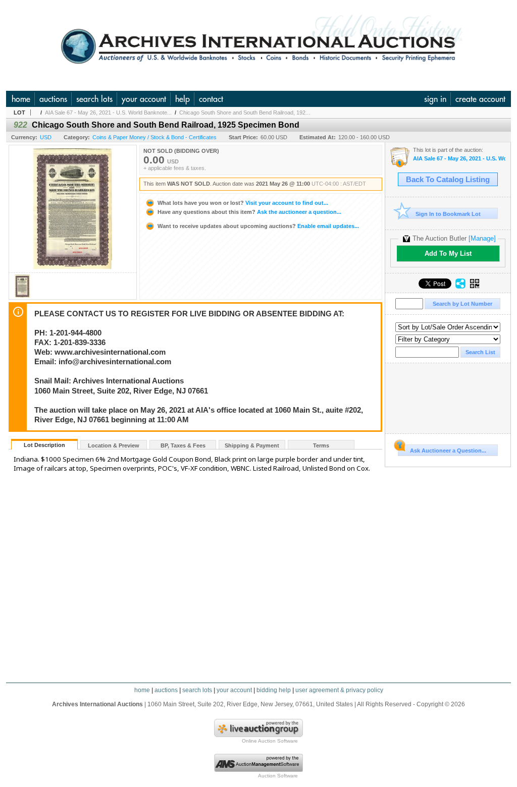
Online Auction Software (270, 741)
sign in (435, 99)
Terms (321, 445)
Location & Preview (113, 445)
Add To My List (448, 253)
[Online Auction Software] (258, 735)
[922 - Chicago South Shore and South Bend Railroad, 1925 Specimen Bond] (22, 296)
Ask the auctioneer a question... (249, 212)
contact (211, 99)
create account (480, 99)
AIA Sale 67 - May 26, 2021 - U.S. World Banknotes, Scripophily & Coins (459, 158)
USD (45, 137)
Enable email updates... (258, 226)
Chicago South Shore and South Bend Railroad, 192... (244, 112)
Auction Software (278, 775)
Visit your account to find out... (243, 203)
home (21, 99)
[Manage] (482, 238)
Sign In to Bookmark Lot (448, 214)
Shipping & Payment (252, 445)
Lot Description (44, 445)
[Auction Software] (258, 769)
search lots (94, 99)
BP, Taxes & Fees (183, 445)
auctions (53, 99)
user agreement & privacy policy (339, 690)
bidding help (273, 690)
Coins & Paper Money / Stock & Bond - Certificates (154, 137)
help (182, 99)
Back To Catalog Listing (448, 180)
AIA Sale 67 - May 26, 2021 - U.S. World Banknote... (108, 112)
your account (144, 99)
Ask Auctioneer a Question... (448, 450)
